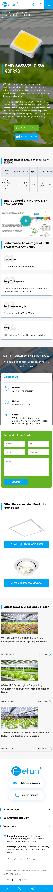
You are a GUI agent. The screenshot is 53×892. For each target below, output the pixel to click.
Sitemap (6, 880)
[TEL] (20, 888)
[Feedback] (33, 888)
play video (26, 225)
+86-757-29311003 (21, 405)
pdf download (26, 136)
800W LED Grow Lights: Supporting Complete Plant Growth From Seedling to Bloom (25, 689)
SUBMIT (16, 482)
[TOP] (46, 888)
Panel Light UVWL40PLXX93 (26, 544)
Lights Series (20, 12)
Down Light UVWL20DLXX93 (26, 583)
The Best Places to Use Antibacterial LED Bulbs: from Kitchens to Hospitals (25, 734)
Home (7, 12)
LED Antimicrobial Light (15, 817)
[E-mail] (7, 888)
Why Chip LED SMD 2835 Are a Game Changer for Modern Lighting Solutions (24, 640)
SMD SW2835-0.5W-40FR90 (18, 18)
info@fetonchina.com (22, 391)
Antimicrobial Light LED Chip (18, 15)
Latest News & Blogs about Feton (26, 606)
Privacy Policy (21, 880)
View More (44, 654)
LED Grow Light (11, 809)
